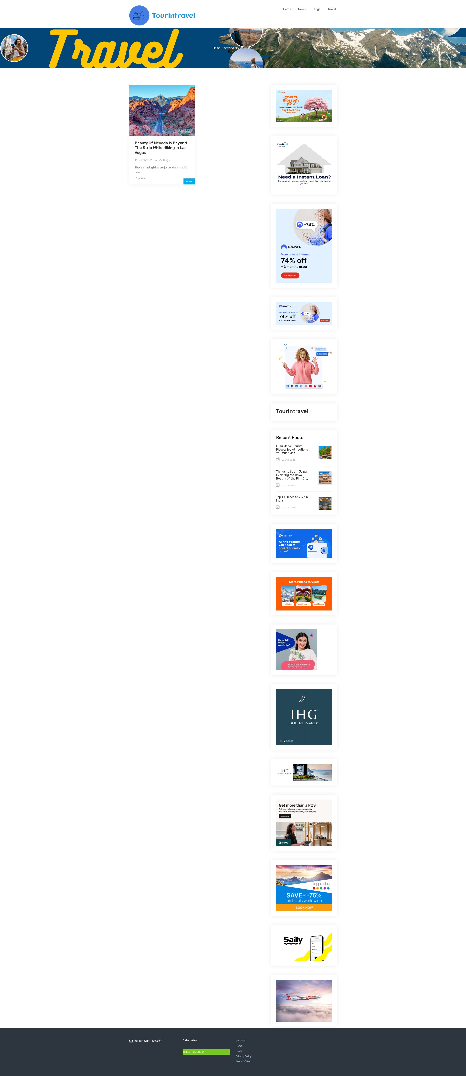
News (302, 9)
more (189, 181)
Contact (240, 1040)
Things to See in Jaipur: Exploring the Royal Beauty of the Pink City (292, 475)
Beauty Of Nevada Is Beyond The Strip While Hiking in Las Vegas (161, 148)
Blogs (316, 9)
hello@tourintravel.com (148, 1040)
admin (142, 178)
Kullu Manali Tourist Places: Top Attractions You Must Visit (292, 449)
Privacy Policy (243, 1056)
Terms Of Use (243, 1061)
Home (287, 9)
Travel (331, 9)
